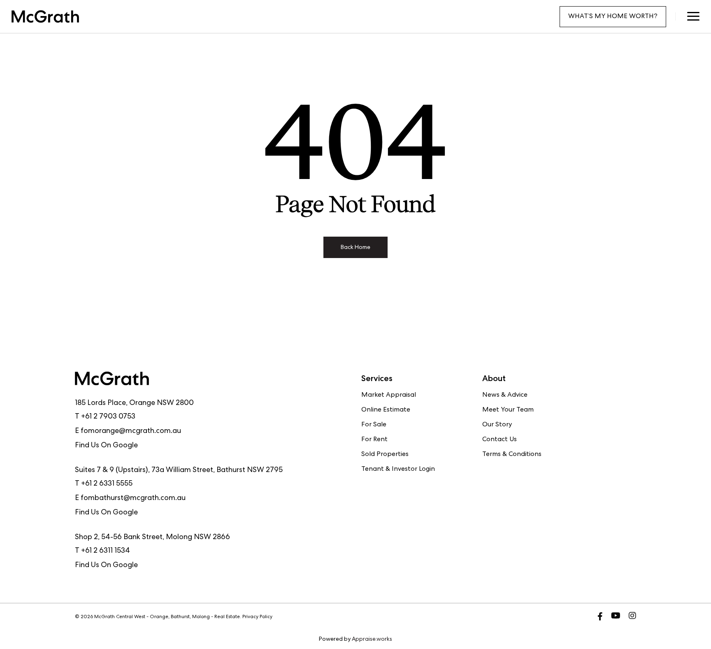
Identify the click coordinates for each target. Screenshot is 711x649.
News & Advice (504, 395)
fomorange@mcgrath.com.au (131, 431)
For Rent (374, 440)
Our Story (497, 425)
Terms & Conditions (511, 454)
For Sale (373, 425)
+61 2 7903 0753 (108, 417)
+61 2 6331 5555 (106, 484)
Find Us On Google (106, 445)
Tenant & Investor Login (398, 469)
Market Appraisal (388, 395)
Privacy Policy (257, 617)
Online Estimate (385, 410)
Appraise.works (372, 639)
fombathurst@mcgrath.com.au (133, 498)
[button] (693, 16)
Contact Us (499, 440)
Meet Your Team (508, 410)
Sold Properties (385, 454)
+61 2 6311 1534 (105, 551)
